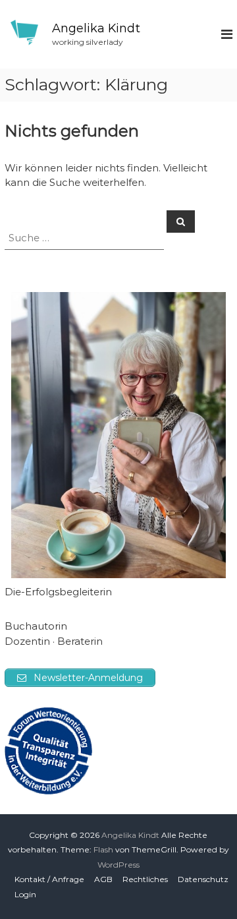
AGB (103, 879)
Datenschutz (203, 879)
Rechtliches (145, 879)
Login (25, 894)
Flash (103, 849)
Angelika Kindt (96, 28)
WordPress (118, 865)
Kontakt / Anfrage (49, 879)
